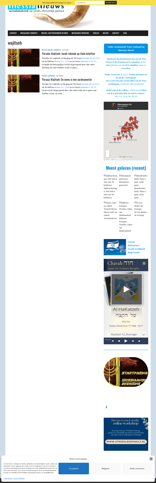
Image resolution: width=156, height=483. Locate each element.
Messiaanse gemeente (29, 33)
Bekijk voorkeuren (137, 468)
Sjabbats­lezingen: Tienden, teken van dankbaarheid (125, 224)
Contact (115, 33)
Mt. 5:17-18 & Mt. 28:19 (125, 96)
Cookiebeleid (8, 478)
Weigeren (105, 468)
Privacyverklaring (19, 478)
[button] (151, 459)
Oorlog (96, 33)
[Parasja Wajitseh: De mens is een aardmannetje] (23, 90)
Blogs (44, 50)
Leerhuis (13, 33)
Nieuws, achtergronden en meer (54, 33)
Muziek (105, 33)
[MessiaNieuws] (78, 15)
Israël (50, 50)
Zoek (125, 33)
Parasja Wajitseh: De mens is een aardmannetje (67, 79)
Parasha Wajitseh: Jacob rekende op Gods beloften (68, 53)
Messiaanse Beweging (80, 33)
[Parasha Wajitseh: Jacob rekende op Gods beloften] (23, 64)
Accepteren (73, 468)
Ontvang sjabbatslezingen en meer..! (57, 2)
